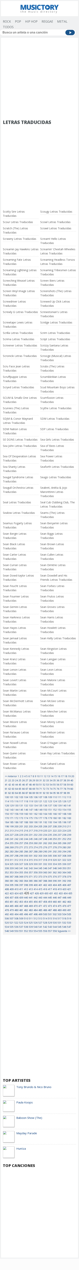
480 (16, 910)
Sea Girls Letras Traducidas (57, 439)
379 (69, 876)
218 (36, 830)
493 (12, 914)
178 (45, 818)
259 (31, 843)
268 (7, 847)
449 (69, 897)
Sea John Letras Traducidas (20, 446)
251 (60, 839)
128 (7, 805)
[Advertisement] (39, 79)
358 (36, 872)
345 (40, 868)
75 (54, 788)
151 (50, 809)
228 (16, 834)
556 (45, 931)
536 (16, 926)
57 (61, 784)
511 (31, 918)
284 (16, 851)
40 (71, 780)
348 (55, 868)
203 (31, 826)
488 (55, 910)
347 (50, 868)
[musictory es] (39, 8)
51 (40, 784)
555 (40, 931)
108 (45, 797)
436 (7, 897)
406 (64, 885)
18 (65, 776)
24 (16, 780)
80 (71, 788)
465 (12, 906)
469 (31, 906)
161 (31, 814)
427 (32, 893)
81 (6, 793)
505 (69, 914)
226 (7, 834)
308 (64, 855)
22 (9, 780)
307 (60, 855)
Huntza (21, 1148)
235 (50, 834)
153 (60, 809)
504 (64, 914)
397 (21, 885)
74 (51, 788)
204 (36, 826)
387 (40, 880)
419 (60, 889)
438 (16, 897)
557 (50, 931)
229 (21, 834)
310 (7, 860)
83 (13, 793)
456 (36, 901)
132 (26, 805)
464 (7, 906)
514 (45, 918)
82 (9, 793)
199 (12, 826)
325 (12, 864)
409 (12, 889)
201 (21, 826)
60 (71, 784)
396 (16, 885)
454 (26, 901)
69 (33, 788)
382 (16, 880)
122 (45, 801)
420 (64, 889)
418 (55, 889)
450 (7, 901)
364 (64, 872)
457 (40, 901)
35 (54, 780)
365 (69, 872)
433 (61, 893)
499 (40, 914)
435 (70, 893)
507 (12, 918)
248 (45, 839)
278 (55, 847)
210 (64, 826)
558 (55, 931)
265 (60, 843)
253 (69, 839)
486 (45, 910)
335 (60, 864)
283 (12, 851)
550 (16, 931)
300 (26, 855)
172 (16, 818)
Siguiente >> (64, 931)
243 (21, 839)
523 (21, 922)
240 (7, 839)
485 (40, 910)
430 (46, 893)
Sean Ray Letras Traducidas (57, 753)
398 (26, 885)
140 (64, 805)
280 (64, 847)
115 (12, 801)
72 (44, 788)
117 (21, 801)
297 (12, 855)
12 (45, 776)
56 (58, 784)
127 (69, 801)
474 (55, 906)
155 (69, 809)
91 (40, 793)
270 (16, 847)
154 (64, 809)
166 (55, 814)
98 (64, 793)
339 (12, 868)
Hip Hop (31, 21)
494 (16, 914)
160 (26, 814)
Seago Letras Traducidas (55, 477)
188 (26, 822)
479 (12, 910)
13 (48, 776)
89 (33, 793)
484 (36, 910)
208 (55, 826)
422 (7, 893)
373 (40, 876)
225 (69, 830)
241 (12, 839)
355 (21, 872)
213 (12, 830)
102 (16, 797)
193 (50, 822)
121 (40, 801)
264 (55, 843)
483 (31, 910)
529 (50, 922)
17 (62, 776)
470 (36, 906)
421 (69, 889)
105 (31, 797)
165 (50, 814)
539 (31, 926)
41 (6, 784)
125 (60, 801)
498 (36, 914)
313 (21, 860)
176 (36, 818)
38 (64, 780)
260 (36, 843)
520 (7, 922)
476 (64, 906)
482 (26, 910)
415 (40, 889)
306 (55, 855)
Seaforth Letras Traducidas (57, 467)
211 (69, 826)
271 (21, 847)
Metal (62, 21)
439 (21, 897)
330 (36, 864)
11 (41, 776)
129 (12, 805)
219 (40, 830)
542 (45, 926)
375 (50, 876)
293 (60, 851)
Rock (7, 21)
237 (60, 834)
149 (40, 809)
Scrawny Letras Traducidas (19, 239)
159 (21, 814)
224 (64, 830)
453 (21, 901)
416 (45, 889)
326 (16, 864)
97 (61, 793)
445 (50, 897)
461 (60, 901)
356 (26, 872)
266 (64, 843)
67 (27, 788)
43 (13, 784)
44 (16, 784)
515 (50, 918)
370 (26, 876)
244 (26, 839)
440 (26, 897)
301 (31, 855)
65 (20, 788)
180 (55, 818)
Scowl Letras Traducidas (55, 222)
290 (45, 851)
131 (21, 805)
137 (50, 805)
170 (7, 818)
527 (40, 922)
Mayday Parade (26, 1133)
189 (31, 822)
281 (69, 847)
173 (21, 818)
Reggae (47, 21)
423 (12, 893)
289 (40, 851)
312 (16, 860)
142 (7, 809)
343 (31, 868)
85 (20, 793)
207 (50, 826)
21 (6, 780)
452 (16, 901)
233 (40, 834)
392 (64, 880)
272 (26, 847)
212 (7, 830)
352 (7, 872)
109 (50, 797)
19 (69, 776)
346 (45, 868)
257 (21, 843)
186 (16, 822)
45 (20, 784)
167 (60, 814)
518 (64, 918)
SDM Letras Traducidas (54, 418)
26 (23, 780)
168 (64, 814)
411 (21, 889)
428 (37, 893)
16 (59, 776)
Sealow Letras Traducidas (19, 513)
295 (69, 851)
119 (31, 801)
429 (42, 893)
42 (9, 784)
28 (30, 780)
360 (45, 872)
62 (9, 788)
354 (16, 872)
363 (60, 872)
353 (12, 872)
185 (12, 822)
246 (36, 839)
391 (60, 880)
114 (7, 801)
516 (55, 918)
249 (50, 839)
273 (31, 847)
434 (65, 893)
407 (69, 885)
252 (64, 839)
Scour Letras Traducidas (18, 222)
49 (33, 784)
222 (55, 830)
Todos (8, 27)
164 (45, 814)
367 (12, 876)
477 (69, 906)
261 (40, 843)
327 (21, 864)
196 (64, 822)
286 (26, 851)
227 (12, 834)
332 (45, 864)
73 (47, 788)
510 (26, 918)
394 (7, 885)
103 (21, 797)
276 (45, 847)
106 (36, 797)
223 (60, 830)
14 (52, 776)
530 (55, 922)
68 (30, 788)
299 (21, 855)
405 (60, 885)
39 (68, 780)
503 (60, 914)
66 (23, 788)
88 (30, 793)
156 (7, 814)
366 (7, 876)
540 (36, 926)
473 (50, 906)
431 (51, 893)
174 (26, 818)
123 (50, 801)
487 (50, 910)
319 (50, 860)
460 (55, 901)
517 (60, 918)
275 (40, 847)
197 (69, 822)
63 (13, 788)
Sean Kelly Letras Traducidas (58, 638)
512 (36, 918)
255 (12, 843)
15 (55, 776)
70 (37, 788)
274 (36, 847)
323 (69, 860)
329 (31, 864)
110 (55, 797)
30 (37, 780)
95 (54, 793)
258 (26, 843)
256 (16, 843)
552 (26, 931)
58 (64, 784)
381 (12, 880)
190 (36, 822)
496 (26, 914)
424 (16, 893)
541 (40, 926)
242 (16, 839)
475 (60, 906)
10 (38, 776)
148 (36, 809)
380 (7, 880)
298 (16, 855)
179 (50, 818)
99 (68, 793)
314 (26, 860)
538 (26, 926)
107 (40, 797)
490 (64, 910)
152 (55, 809)
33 (47, 780)
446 (55, 897)
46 (23, 784)
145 (21, 809)
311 (12, 860)
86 (23, 793)
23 (13, 780)
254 (7, 843)
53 (47, 784)
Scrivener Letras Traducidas (20, 345)
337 (69, 864)
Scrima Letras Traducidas (18, 339)
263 (50, 843)
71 (40, 788)
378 (64, 876)
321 (60, 860)
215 (21, 830)
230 (26, 834)
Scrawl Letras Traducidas (55, 228)
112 (64, 797)
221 (50, 830)
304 (45, 855)
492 (7, 914)
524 (26, 922)
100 (7, 797)
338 (7, 868)
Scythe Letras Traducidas (56, 408)
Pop (18, 21)
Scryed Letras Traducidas (18, 387)
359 (40, 872)
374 (45, 876)
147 (31, 809)
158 (16, 814)
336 (64, 864)
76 (58, 788)
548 (7, 931)
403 (50, 885)
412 (26, 889)
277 (50, 847)
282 (7, 851)
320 (55, 860)
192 (45, 822)
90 (37, 793)
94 (51, 793)
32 (44, 780)
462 (64, 901)
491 (69, 910)
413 (31, 889)
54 (51, 784)
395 (12, 885)
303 (40, 855)
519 (69, 918)
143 (12, 809)
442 (36, 897)
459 (50, 901)
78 (64, 788)
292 (55, 851)
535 (12, 926)
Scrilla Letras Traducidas (18, 333)
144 (16, 809)
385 (31, 880)
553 (31, 931)
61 (6, 788)
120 (36, 801)
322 (64, 860)
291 (50, 851)
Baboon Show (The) (29, 1118)
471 (40, 906)
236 (55, 834)
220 (45, 830)
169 (69, 814)
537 (21, 926)
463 (69, 901)
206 (45, 826)
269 (12, 847)
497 (31, 914)
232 (36, 834)
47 (27, 784)
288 (36, 851)
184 (7, 822)
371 (31, 876)
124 (55, 801)
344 (36, 868)
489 (60, 910)
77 (61, 788)
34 (51, 780)
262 (45, 843)
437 (12, 897)
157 (12, 814)
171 (12, 818)
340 (16, 868)
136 (45, 805)
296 (7, 855)
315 (31, 860)
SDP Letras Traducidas (54, 429)
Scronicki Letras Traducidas (20, 356)
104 (26, 797)
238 (64, 834)
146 (26, 809)
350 (64, 868)
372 (36, 876)
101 (12, 797)
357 (31, 872)
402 (45, 885)
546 (64, 926)
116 (16, 801)
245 (31, 839)
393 (69, 880)
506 (7, 918)
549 (12, 931)
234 (45, 834)
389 (50, 880)
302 (36, 855)
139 (60, 805)
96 (58, 793)
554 (36, 931)
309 (69, 855)
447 (60, 897)
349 (60, 868)
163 (40, 814)
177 (40, 818)
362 (55, 872)
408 (7, 889)
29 (33, 780)
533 (69, 922)
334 (55, 864)
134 (36, 805)
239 (69, 834)
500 (45, 914)
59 (68, 784)
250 (55, 839)
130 (16, 805)
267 (69, 843)
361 (50, 872)
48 (30, 784)
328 (26, 864)
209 (60, 826)
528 (45, 922)
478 (7, 910)
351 (69, 868)
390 (55, 880)
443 (40, 897)
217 (31, 830)
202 (26, 826)
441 (31, 897)
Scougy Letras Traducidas (56, 211)
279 (60, 847)
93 (47, 793)
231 (31, 834)
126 (64, 801)
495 (21, 914)
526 (36, 922)
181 (60, 818)
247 (40, 839)
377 (60, 876)
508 (16, 918)
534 (7, 926)
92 (44, 793)
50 (37, 784)
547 (69, 926)
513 (40, 918)
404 (55, 885)
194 (55, 822)
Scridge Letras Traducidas (56, 322)
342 (26, 868)
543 (50, 926)
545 (60, 926)
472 (45, 906)
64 (16, 788)
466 (16, 906)
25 (20, 780)
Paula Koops (24, 1102)
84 (16, 793)
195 (60, 822)
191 (40, 822)
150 (45, 809)
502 (55, 914)
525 (31, 922)
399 (31, 885)
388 (45, 880)
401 (40, 885)
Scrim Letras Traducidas (55, 333)
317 (40, 860)
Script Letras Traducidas (55, 339)
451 (12, 901)
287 (31, 851)
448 (64, 897)
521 (12, 922)
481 (21, 910)
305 (50, 855)
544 (55, 926)
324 (7, 864)
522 (16, 922)
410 (16, 889)
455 (31, 901)
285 (21, 851)
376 (55, 876)
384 (26, 880)
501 (50, 914)
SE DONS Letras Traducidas (20, 439)
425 (21, 893)
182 (64, 818)
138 (55, 805)
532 (64, 922)
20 (72, 776)
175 (31, 818)
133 (31, 805)
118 (26, 801)
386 (36, 880)
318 (45, 860)
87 (27, 793)
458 (45, 901)
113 (69, 797)
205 (40, 826)
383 (21, 880)
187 (21, 822)
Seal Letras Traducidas (17, 502)
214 (16, 830)
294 (64, 851)
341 (21, 868)
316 (36, 860)
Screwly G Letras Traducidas (20, 312)
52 (44, 784)
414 (36, 889)
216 (26, 830)
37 (61, 780)
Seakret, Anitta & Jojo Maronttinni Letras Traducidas (53, 492)
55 (54, 784)
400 (36, 885)
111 (60, 797)
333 (50, 864)
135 (40, 805)
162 (36, 814)
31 (40, 780)
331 (40, 864)
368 (16, 876)
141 (69, 805)
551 (21, 931)
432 (56, 893)
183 (69, 818)
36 (58, 780)
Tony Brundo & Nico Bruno (33, 1087)
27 (27, 780)
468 (26, 906)
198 (7, 826)
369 (21, 876)
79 (68, 788)
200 (16, 826)
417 (50, 889)
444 (45, 897)
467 (21, 906)
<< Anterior (11, 776)
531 (60, 922)
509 (21, 918)
